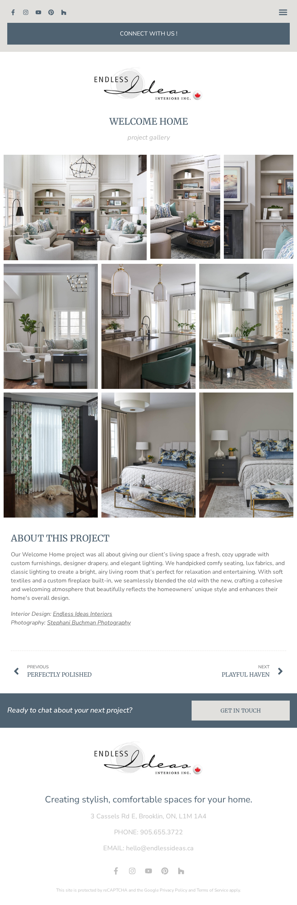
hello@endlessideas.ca (160, 848)
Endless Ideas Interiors (82, 614)
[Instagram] (26, 12)
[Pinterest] (51, 12)
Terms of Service (212, 890)
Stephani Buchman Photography (89, 623)
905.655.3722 (161, 832)
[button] (283, 12)
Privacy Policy (173, 890)
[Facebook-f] (13, 12)
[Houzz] (64, 12)
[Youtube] (38, 12)
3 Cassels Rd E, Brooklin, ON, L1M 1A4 (148, 816)
